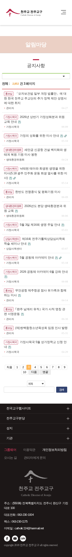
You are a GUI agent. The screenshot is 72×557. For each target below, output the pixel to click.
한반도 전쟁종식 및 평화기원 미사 (37, 191)
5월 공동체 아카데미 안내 (37, 257)
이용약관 (29, 449)
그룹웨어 (10, 449)
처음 (9, 367)
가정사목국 (11, 117)
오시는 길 (10, 457)
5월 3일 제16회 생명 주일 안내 (40, 224)
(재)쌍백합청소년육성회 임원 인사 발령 (41, 327)
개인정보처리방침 (54, 449)
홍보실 (8, 93)
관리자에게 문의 (35, 457)
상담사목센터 (12, 238)
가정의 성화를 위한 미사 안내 (40, 135)
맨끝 (45, 372)
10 (24, 372)
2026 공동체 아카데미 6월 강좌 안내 (44, 271)
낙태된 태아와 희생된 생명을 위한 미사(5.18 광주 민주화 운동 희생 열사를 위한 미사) (35, 173)
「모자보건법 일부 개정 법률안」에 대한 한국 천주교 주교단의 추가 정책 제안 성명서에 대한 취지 (35, 98)
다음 (34, 372)
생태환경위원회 (13, 149)
